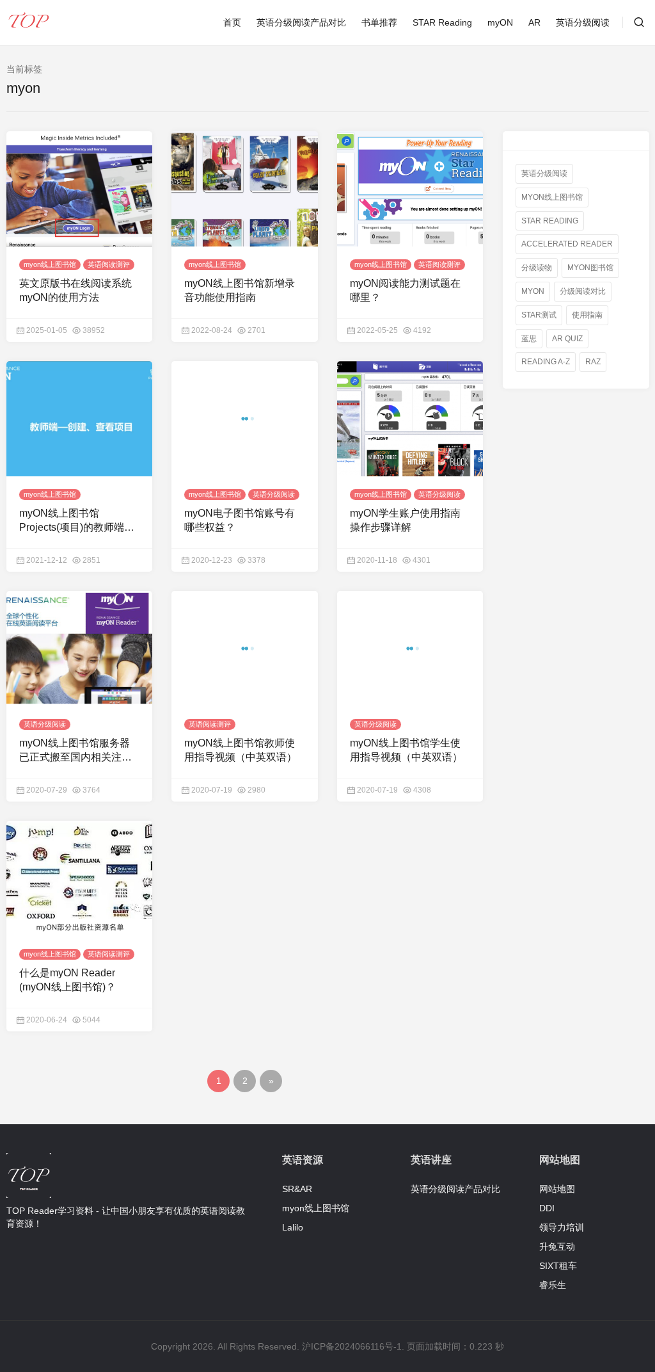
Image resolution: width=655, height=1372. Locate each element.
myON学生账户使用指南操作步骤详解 (405, 520)
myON (500, 22)
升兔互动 (557, 1246)
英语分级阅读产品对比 (301, 22)
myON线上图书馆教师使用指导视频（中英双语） (240, 750)
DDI (547, 1208)
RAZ (593, 361)
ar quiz (567, 338)
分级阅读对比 (583, 291)
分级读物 (536, 267)
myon (532, 291)
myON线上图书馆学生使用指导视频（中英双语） (406, 750)
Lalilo (292, 1227)
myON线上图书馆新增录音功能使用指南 (239, 290)
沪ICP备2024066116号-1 (352, 1346)
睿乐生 (552, 1285)
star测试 (538, 315)
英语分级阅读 (583, 22)
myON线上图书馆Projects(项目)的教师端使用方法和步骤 (76, 521)
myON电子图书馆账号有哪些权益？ (239, 520)
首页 (232, 22)
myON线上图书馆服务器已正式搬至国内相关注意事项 (75, 751)
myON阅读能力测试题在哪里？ (405, 290)
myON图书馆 (590, 267)
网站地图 (557, 1189)
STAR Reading (442, 22)
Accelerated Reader (567, 243)
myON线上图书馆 (552, 197)
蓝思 (529, 338)
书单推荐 (379, 22)
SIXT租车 (558, 1266)
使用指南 (587, 315)
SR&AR (297, 1189)
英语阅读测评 (109, 264)
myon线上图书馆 (50, 264)
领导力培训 (561, 1227)
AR (534, 22)
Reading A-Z (545, 361)
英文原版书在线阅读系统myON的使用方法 (75, 290)
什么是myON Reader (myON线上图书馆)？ (67, 979)
